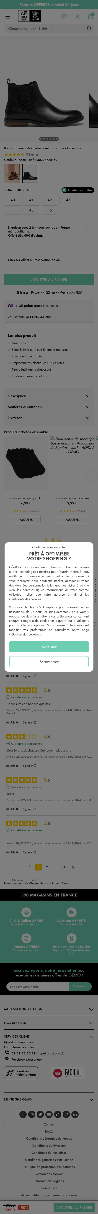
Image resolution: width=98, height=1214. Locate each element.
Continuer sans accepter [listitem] (49, 547)
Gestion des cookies (25, 634)
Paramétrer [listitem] (49, 661)
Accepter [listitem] (49, 646)
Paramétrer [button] (40, 616)
